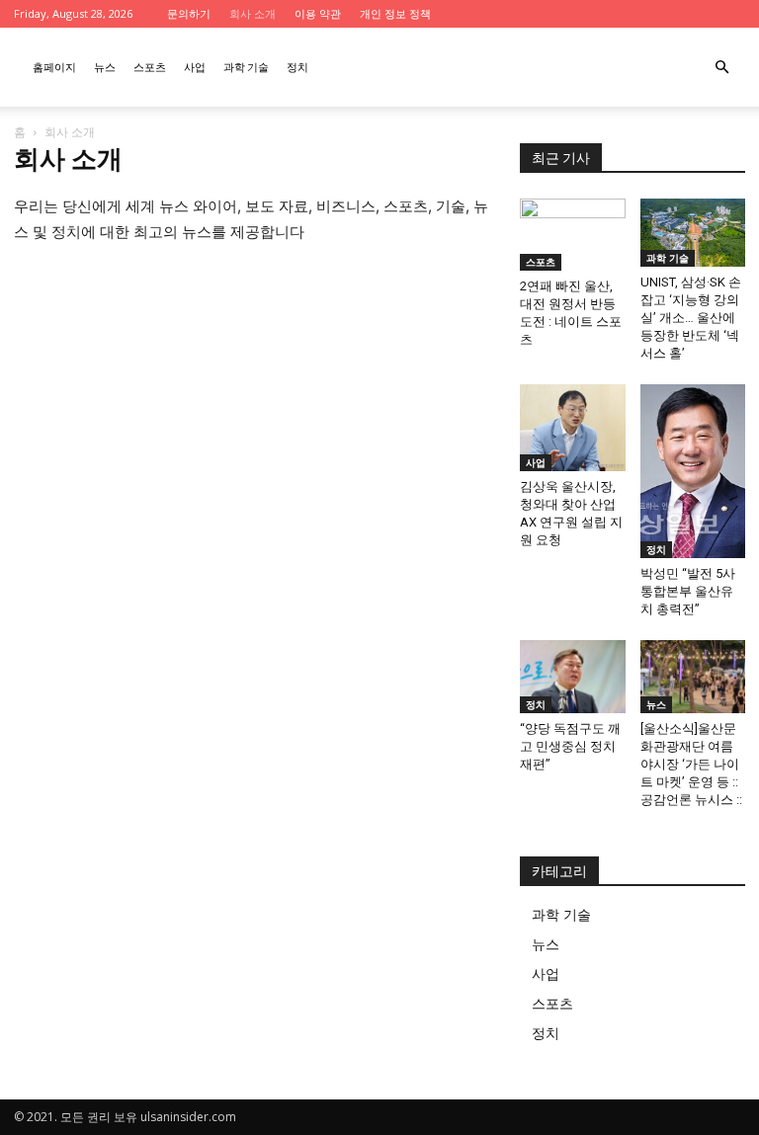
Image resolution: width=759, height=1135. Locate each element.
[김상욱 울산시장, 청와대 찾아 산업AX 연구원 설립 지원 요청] (573, 427)
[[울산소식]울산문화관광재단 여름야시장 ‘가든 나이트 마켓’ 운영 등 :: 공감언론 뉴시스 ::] (693, 676)
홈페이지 (54, 66)
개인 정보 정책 (395, 13)
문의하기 (189, 13)
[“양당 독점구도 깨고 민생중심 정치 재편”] (573, 676)
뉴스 (105, 66)
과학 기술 (246, 66)
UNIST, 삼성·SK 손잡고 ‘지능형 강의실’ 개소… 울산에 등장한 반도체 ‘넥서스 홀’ (690, 318)
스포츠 (149, 66)
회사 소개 (252, 13)
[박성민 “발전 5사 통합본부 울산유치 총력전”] (693, 471)
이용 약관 (318, 13)
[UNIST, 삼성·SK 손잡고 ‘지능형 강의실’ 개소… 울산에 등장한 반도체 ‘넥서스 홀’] (693, 233)
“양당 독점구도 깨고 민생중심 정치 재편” (570, 746)
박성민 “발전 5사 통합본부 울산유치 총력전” (687, 591)
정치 (297, 66)
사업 (195, 66)
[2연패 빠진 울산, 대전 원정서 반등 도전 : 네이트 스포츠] (573, 235)
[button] (721, 67)
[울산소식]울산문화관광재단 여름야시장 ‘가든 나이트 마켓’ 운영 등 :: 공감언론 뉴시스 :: (691, 764)
